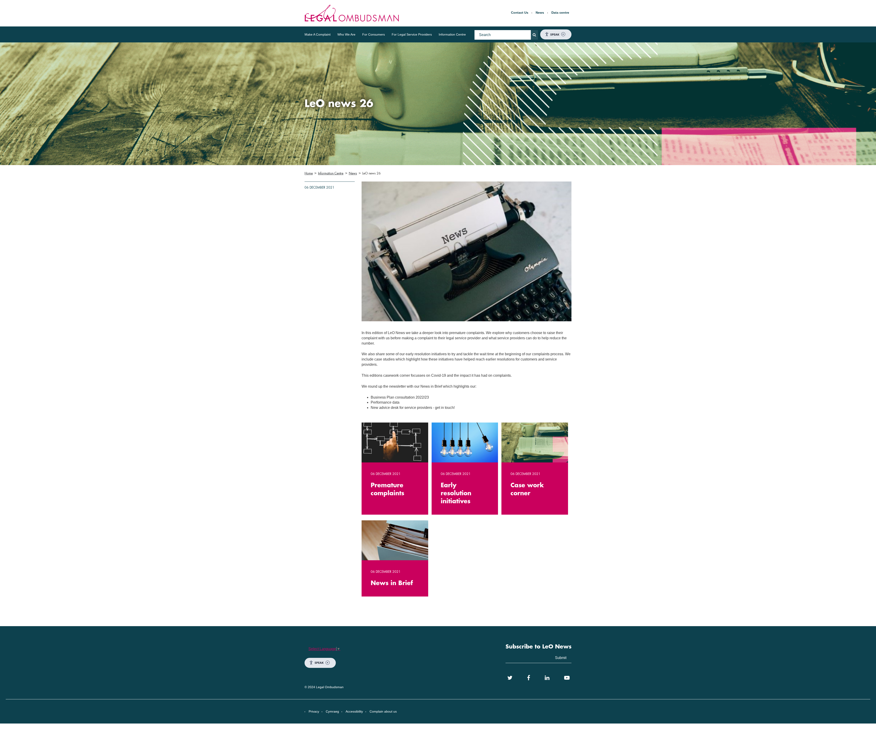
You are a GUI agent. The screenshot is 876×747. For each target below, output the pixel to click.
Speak (554, 34)
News (540, 12)
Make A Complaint (318, 34)
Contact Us (519, 12)
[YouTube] (566, 678)
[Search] (534, 35)
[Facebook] (528, 678)
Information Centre (452, 34)
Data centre (560, 12)
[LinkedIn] (547, 678)
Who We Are (346, 34)
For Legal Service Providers (412, 34)
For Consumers (373, 34)
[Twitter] (510, 678)
